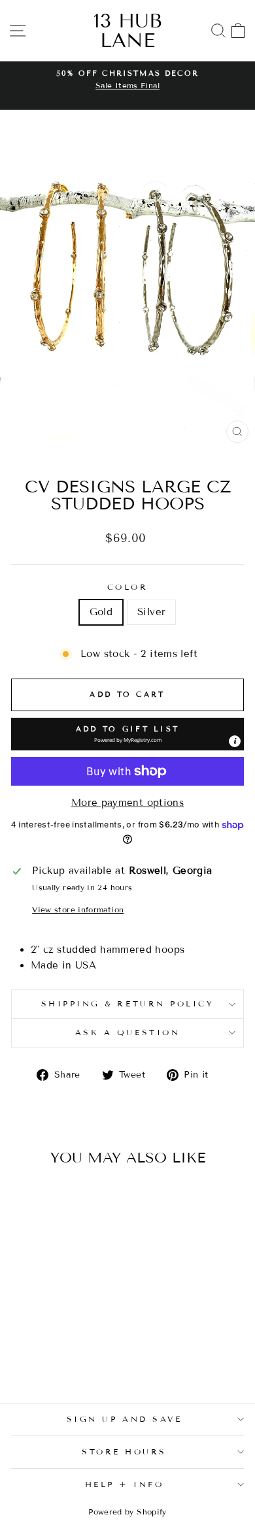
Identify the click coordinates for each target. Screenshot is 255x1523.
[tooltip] (235, 741)
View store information (78, 909)
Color (127, 587)
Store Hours (124, 1451)
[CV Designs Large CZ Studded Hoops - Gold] (48, 1357)
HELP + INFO (124, 1484)
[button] (127, 734)
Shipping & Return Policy (127, 1003)
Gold (101, 612)
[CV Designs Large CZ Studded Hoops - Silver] (63, 1357)
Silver (151, 612)
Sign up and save (124, 1419)
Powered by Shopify (127, 1511)
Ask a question (127, 1032)
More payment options (127, 803)
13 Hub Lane (128, 30)
